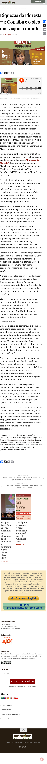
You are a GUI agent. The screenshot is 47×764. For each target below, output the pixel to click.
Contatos (5, 718)
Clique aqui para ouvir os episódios (20, 440)
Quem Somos (7, 705)
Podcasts (17, 8)
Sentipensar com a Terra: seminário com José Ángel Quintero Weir (21, 532)
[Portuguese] (2, 698)
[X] (45, 26)
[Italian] (11, 698)
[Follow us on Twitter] (23, 747)
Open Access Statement (11, 714)
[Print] (45, 34)
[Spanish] (8, 698)
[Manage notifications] (42, 759)
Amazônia (3, 8)
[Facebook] (45, 22)
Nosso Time (6, 710)
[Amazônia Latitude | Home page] (10, 3)
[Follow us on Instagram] (20, 747)
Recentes (24, 8)
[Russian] (16, 698)
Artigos (9, 8)
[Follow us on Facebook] (25, 747)
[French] (13, 698)
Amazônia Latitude (5, 98)
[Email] (45, 30)
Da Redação (7, 35)
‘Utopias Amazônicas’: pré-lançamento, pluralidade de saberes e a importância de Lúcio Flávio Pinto (6, 540)
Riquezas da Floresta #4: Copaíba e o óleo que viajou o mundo (26, 98)
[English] (5, 698)
